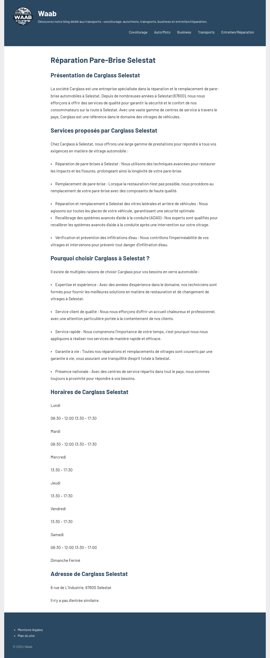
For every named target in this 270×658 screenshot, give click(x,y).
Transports (206, 32)
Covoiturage (138, 32)
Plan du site (26, 636)
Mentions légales (30, 630)
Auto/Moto (162, 32)
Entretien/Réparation (237, 32)
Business (184, 32)
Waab (47, 13)
